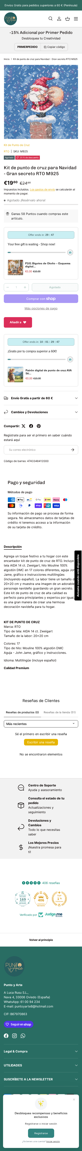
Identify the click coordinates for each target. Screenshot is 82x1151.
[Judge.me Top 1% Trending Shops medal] (41, 898)
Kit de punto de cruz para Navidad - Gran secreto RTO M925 (45, 59)
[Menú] (76, 19)
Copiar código (56, 46)
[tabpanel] (41, 612)
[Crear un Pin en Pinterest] (39, 426)
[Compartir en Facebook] (31, 426)
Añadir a (15, 322)
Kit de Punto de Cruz (17, 145)
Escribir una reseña (41, 742)
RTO (6, 151)
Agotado (55, 287)
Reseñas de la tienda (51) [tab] (60, 712)
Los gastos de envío (42, 189)
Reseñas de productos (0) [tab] (22, 712)
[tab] (13, 546)
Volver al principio (41, 939)
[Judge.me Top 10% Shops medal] (59, 898)
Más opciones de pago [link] (41, 308)
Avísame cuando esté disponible (78, 575)
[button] (67, 19)
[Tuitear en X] (23, 426)
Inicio (7, 59)
